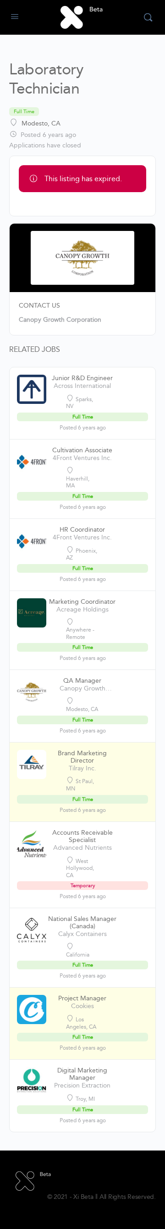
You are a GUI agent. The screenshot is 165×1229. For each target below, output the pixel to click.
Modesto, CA (41, 123)
